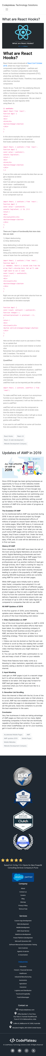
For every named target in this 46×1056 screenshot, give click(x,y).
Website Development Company (15, 444)
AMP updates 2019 (10, 738)
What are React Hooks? (21, 19)
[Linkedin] (12, 1051)
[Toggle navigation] (7, 9)
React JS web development (13, 440)
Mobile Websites (9, 742)
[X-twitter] (33, 1051)
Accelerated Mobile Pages (13, 734)
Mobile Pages (26, 738)
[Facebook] (19, 1051)
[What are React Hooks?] (23, 36)
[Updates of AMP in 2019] (23, 467)
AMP (28, 734)
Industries (23, 961)
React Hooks (8, 436)
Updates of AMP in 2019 (21, 453)
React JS (20, 436)
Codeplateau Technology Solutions (20, 5)
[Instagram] (26, 1051)
